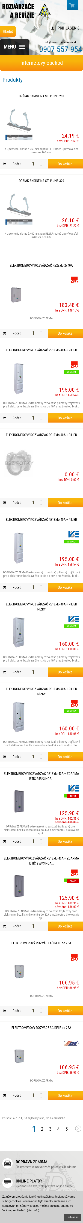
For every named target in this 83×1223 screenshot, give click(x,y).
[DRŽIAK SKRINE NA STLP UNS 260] (18, 124)
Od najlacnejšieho (33, 1118)
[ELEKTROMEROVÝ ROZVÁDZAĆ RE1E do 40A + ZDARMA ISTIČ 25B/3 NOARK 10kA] (18, 802)
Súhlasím (72, 1217)
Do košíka (65, 164)
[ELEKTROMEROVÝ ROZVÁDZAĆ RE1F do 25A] (18, 971)
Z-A (20, 1118)
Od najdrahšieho (55, 1118)
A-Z (14, 1118)
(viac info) (33, 1210)
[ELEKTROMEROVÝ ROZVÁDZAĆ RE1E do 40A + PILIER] (18, 378)
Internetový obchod (41, 63)
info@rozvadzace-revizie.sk (61, 42)
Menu (10, 47)
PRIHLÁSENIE (69, 28)
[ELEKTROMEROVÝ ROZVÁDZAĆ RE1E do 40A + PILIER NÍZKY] (18, 632)
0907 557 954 (60, 49)
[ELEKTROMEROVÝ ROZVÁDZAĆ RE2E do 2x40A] (18, 294)
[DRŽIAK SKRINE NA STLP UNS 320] (18, 209)
